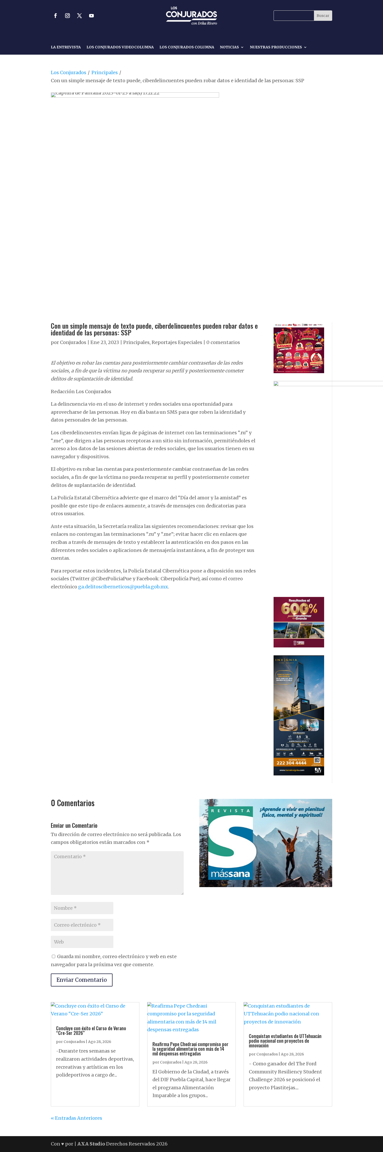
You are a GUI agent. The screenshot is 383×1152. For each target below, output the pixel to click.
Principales (104, 72)
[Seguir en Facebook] (55, 15)
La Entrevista (66, 47)
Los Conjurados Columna (186, 47)
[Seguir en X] (79, 15)
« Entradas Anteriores (76, 1118)
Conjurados (73, 342)
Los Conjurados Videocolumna (120, 47)
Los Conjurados (68, 72)
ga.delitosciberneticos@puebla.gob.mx (123, 587)
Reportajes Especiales (177, 342)
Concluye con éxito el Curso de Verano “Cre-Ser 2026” (91, 1030)
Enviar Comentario (82, 980)
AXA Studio (91, 1144)
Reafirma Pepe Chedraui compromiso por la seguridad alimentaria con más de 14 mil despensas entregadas (190, 1049)
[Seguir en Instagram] (67, 15)
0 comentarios (223, 342)
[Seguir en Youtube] (91, 15)
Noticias (229, 47)
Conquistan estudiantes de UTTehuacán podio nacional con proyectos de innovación (285, 1041)
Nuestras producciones (276, 47)
